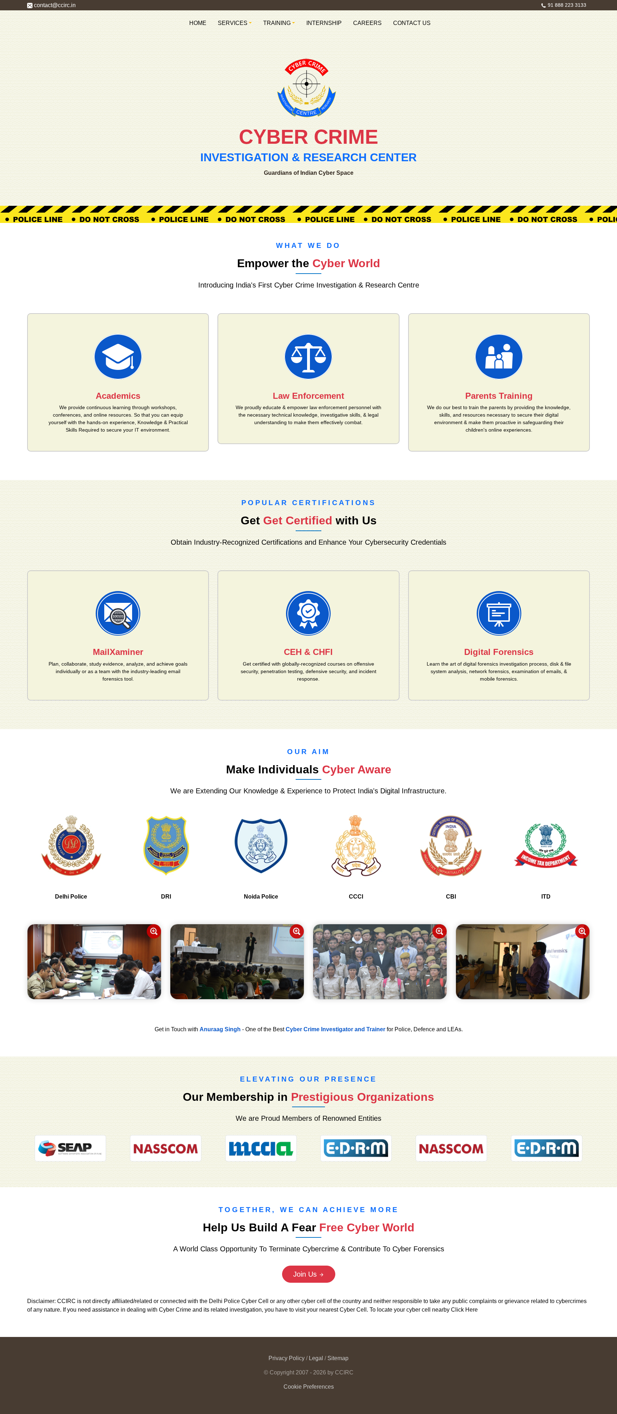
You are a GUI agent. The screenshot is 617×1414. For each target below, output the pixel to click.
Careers (367, 23)
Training (277, 23)
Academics (118, 396)
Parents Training (499, 396)
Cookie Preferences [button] (309, 1387)
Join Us (306, 1274)
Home (197, 23)
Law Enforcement (308, 396)
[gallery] (94, 961)
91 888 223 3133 (566, 5)
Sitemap (337, 1358)
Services (232, 23)
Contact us (412, 23)
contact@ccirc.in (54, 5)
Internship (324, 23)
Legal (317, 1358)
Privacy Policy (287, 1358)
